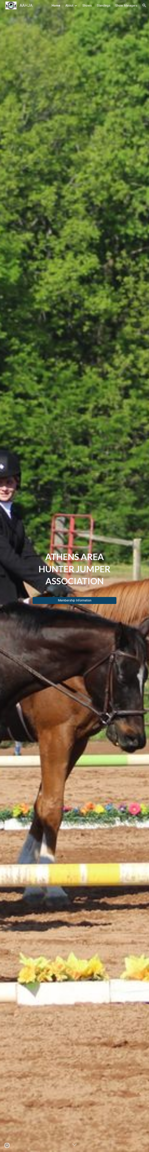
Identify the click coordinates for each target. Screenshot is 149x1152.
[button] (144, 5)
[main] (74, 572)
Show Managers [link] (126, 5)
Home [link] (56, 5)
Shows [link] (87, 5)
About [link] (69, 5)
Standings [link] (103, 5)
